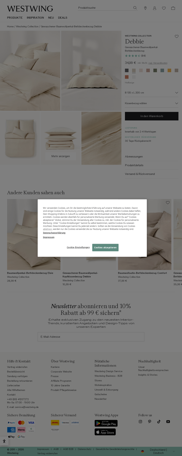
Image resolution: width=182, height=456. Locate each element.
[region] (92, 228)
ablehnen (47, 229)
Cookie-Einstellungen (78, 247)
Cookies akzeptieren (105, 247)
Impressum (48, 237)
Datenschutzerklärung (54, 232)
